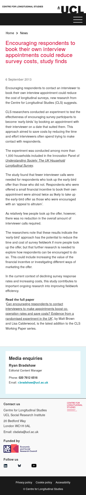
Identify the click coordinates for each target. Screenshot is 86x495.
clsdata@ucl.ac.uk (25, 432)
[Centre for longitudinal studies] (70, 9)
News (24, 33)
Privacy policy (24, 482)
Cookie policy (44, 482)
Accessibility (63, 482)
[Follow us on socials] (5, 466)
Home (10, 33)
